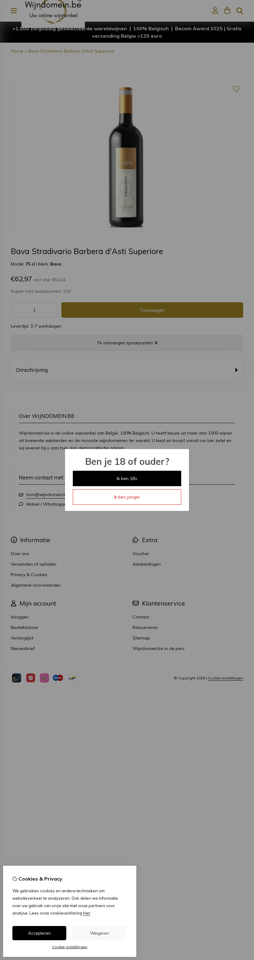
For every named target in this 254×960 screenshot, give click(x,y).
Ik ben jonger (127, 497)
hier (86, 913)
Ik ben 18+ (127, 478)
